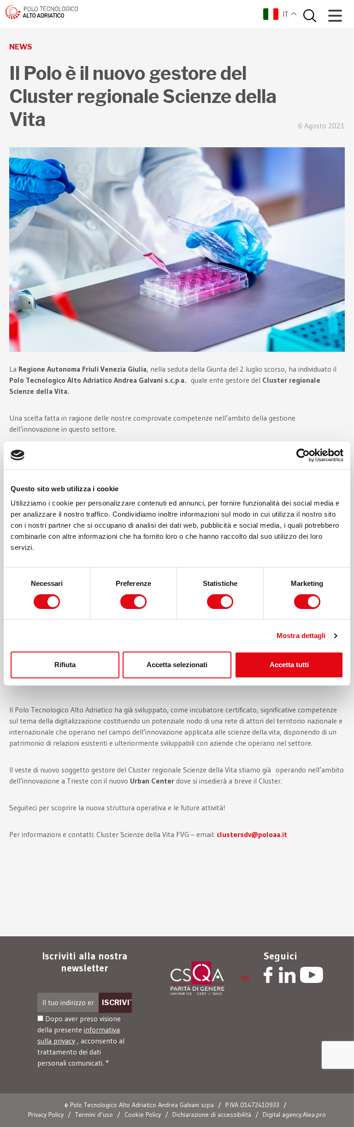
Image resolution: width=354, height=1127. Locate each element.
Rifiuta (65, 665)
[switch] (133, 601)
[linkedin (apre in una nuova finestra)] (287, 976)
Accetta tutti (289, 665)
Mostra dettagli (301, 635)
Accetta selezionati (177, 665)
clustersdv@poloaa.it (252, 834)
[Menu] (335, 15)
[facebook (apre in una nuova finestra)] (268, 976)
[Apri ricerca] (309, 15)
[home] (41, 11)
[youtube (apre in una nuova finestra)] (311, 976)
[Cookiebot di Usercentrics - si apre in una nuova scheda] (303, 455)
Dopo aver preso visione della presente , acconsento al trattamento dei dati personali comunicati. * (80, 1040)
